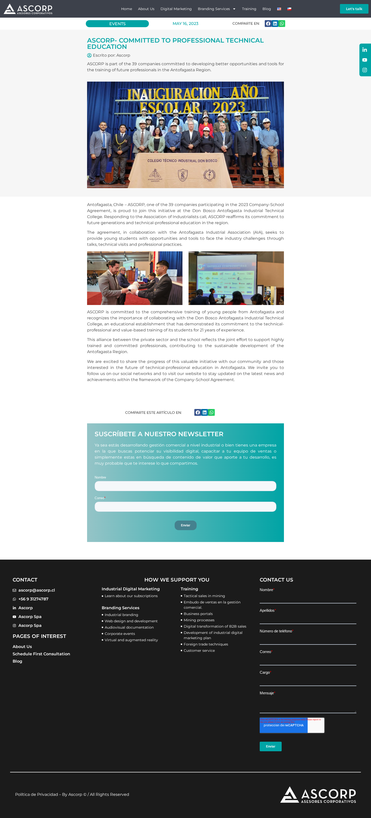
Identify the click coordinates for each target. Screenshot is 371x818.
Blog (266, 9)
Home (126, 9)
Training (249, 9)
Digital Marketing (176, 9)
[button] (268, 23)
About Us (146, 9)
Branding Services (214, 9)
